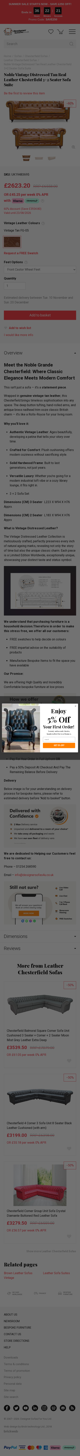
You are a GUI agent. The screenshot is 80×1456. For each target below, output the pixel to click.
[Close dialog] (75, 706)
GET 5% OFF (59, 745)
